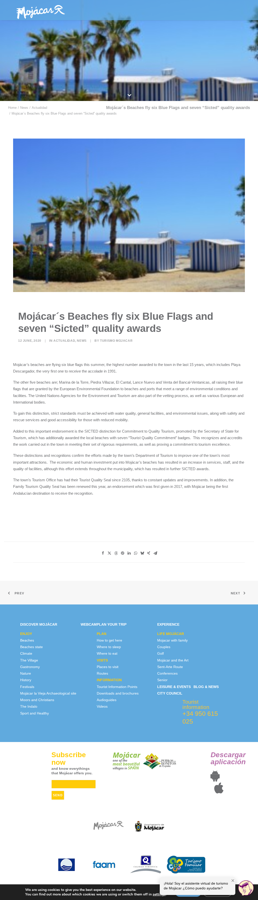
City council (169, 693)
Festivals (27, 687)
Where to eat (107, 653)
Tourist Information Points (117, 687)
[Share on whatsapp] (136, 553)
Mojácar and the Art (172, 660)
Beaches (27, 640)
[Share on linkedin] (129, 553)
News (24, 108)
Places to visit (107, 667)
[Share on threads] (116, 553)
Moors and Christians (37, 700)
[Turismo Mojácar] (41, 10)
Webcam (89, 624)
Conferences (167, 673)
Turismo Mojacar (116, 340)
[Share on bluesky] (142, 553)
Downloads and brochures (118, 693)
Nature (25, 673)
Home (12, 108)
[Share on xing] (149, 553)
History (25, 680)
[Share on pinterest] (122, 553)
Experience (168, 624)
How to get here (109, 640)
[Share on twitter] (109, 553)
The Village (29, 660)
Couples (163, 647)
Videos (102, 706)
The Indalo (28, 706)
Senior (162, 680)
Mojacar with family (172, 640)
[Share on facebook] (103, 553)
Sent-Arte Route (170, 667)
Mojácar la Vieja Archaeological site (48, 693)
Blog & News (206, 687)
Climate (26, 653)
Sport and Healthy (34, 713)
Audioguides (106, 700)
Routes (102, 673)
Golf (160, 653)
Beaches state (31, 647)
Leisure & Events (174, 687)
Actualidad (39, 108)
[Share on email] (155, 553)
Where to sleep (109, 647)
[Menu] (20, 11)
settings (159, 894)
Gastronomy (30, 667)
